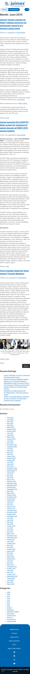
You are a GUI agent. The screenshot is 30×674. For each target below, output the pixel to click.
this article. (21, 99)
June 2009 (10, 580)
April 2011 (10, 562)
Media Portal (14, 629)
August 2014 (11, 539)
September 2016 (12, 516)
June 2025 (10, 419)
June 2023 (10, 435)
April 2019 (10, 477)
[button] (3, 671)
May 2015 (10, 532)
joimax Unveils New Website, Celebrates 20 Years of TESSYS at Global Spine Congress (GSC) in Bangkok (16, 398)
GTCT (14, 644)
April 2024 (10, 425)
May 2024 (10, 423)
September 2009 (12, 576)
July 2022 (10, 441)
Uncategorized (11, 621)
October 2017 (11, 499)
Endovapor (10, 610)
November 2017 (12, 497)
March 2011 (10, 564)
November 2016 (12, 512)
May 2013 (10, 545)
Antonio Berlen (20, 32)
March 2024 (10, 427)
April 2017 (10, 504)
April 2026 (10, 417)
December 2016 (12, 510)
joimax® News (11, 615)
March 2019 (10, 479)
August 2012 (11, 551)
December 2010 (12, 566)
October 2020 (11, 458)
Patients (4, 9)
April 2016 (10, 524)
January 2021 (11, 456)
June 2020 (10, 464)
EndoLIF (9, 608)
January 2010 (11, 574)
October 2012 (11, 549)
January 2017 (11, 508)
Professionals (14, 9)
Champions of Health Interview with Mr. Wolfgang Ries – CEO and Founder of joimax (16, 392)
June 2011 (10, 561)
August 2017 (11, 501)
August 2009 (11, 578)
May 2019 (10, 475)
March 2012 (10, 557)
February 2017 (11, 506)
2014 (8, 602)
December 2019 (12, 468)
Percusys (9, 617)
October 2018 (11, 487)
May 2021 (10, 452)
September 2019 (12, 470)
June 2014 (10, 541)
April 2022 (10, 443)
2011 (8, 596)
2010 (8, 594)
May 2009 (10, 582)
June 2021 (10, 450)
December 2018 (12, 483)
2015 (7, 118)
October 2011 (11, 559)
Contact (14, 633)
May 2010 (10, 572)
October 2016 (11, 514)
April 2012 (10, 555)
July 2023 (10, 433)
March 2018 (10, 493)
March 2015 (10, 533)
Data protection (14, 641)
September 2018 (12, 489)
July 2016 (10, 518)
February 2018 (11, 495)
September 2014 (12, 537)
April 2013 (10, 547)
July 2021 (10, 448)
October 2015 (11, 526)
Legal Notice (14, 637)
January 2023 (11, 439)
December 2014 (12, 535)
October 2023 (11, 431)
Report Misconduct (14, 648)
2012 (8, 598)
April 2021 (10, 454)
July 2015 (10, 528)
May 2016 (10, 522)
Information (10, 613)
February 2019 (11, 481)
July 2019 (10, 473)
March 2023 (10, 437)
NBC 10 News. (23, 103)
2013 (8, 600)
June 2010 (10, 570)
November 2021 (12, 444)
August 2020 (11, 460)
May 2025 (10, 421)
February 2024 (11, 429)
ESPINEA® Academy (13, 611)
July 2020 (10, 462)
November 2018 (12, 485)
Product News (11, 619)
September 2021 (12, 446)
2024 (8, 606)
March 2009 (10, 584)
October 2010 (11, 568)
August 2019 (11, 472)
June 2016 (10, 520)
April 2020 (10, 466)
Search (2, 363)
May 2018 (10, 491)
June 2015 (10, 530)
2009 (8, 592)
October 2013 (11, 543)
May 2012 (10, 553)
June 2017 (10, 503)
